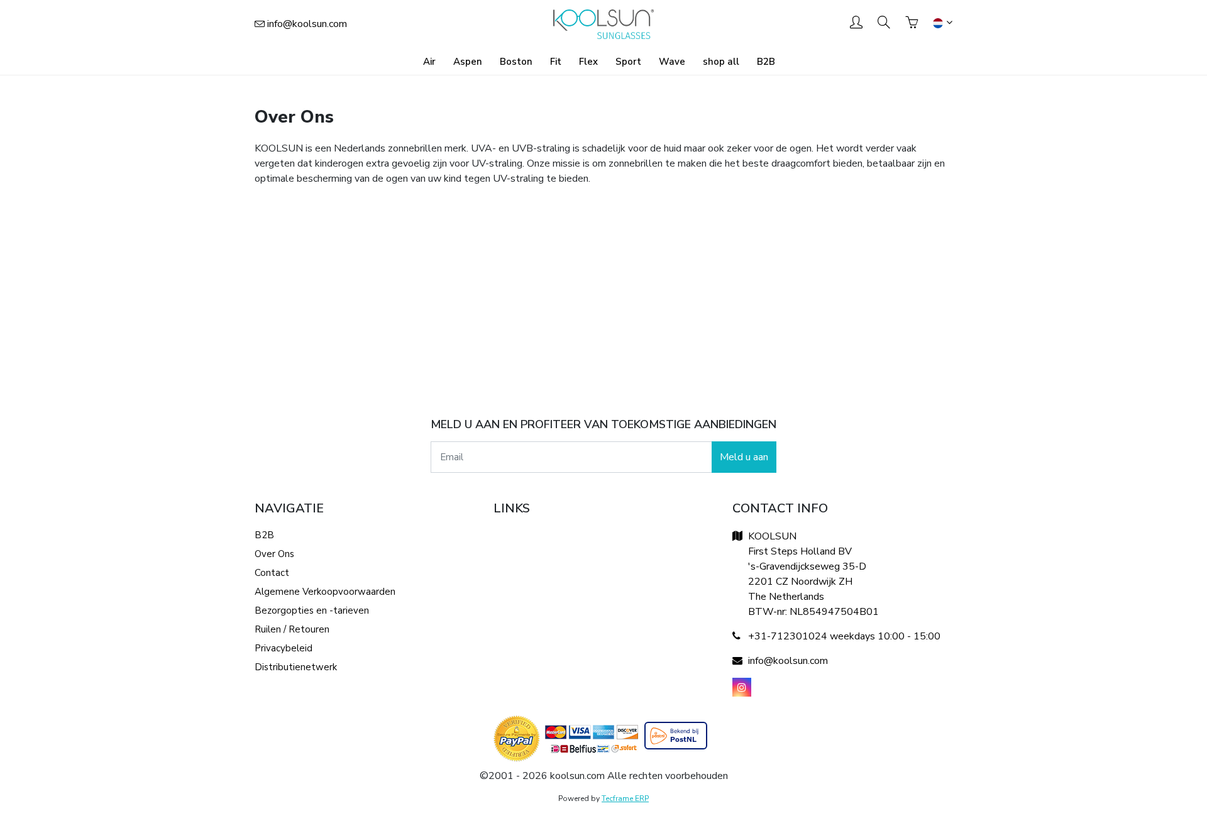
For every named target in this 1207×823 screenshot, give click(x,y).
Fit (555, 61)
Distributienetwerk (296, 667)
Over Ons (274, 554)
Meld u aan (744, 457)
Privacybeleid (283, 648)
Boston (516, 61)
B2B (766, 61)
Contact (272, 572)
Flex (588, 61)
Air (429, 61)
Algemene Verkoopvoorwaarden (325, 591)
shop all (721, 61)
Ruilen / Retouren (292, 629)
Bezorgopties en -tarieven (312, 610)
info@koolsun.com (307, 24)
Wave (672, 61)
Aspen (467, 61)
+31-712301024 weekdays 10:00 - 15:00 (844, 636)
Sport (628, 61)
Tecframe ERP (625, 798)
